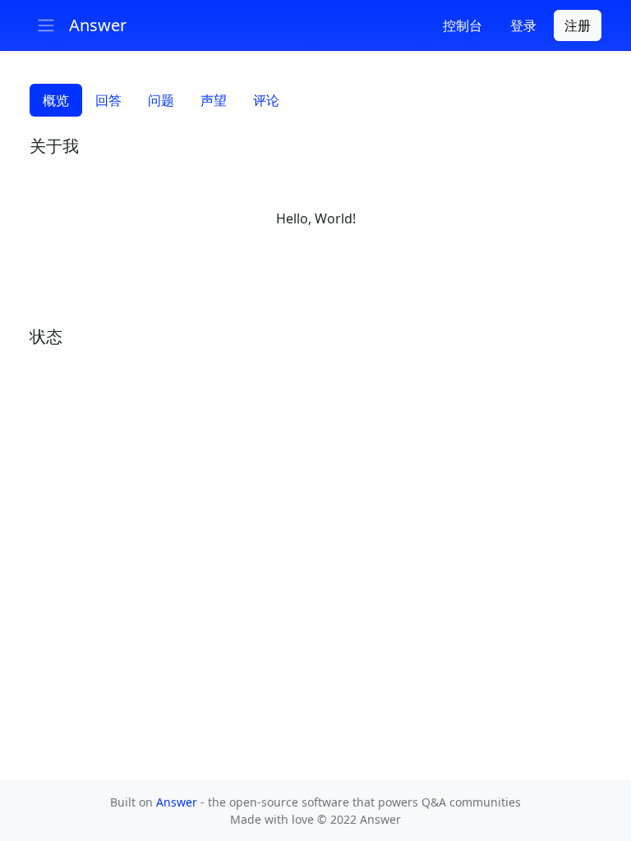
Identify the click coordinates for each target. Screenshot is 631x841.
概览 (56, 100)
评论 (266, 100)
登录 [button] (523, 25)
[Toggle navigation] (46, 25)
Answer (178, 802)
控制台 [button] (462, 25)
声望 (213, 100)
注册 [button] (577, 25)
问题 (161, 100)
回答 (108, 100)
